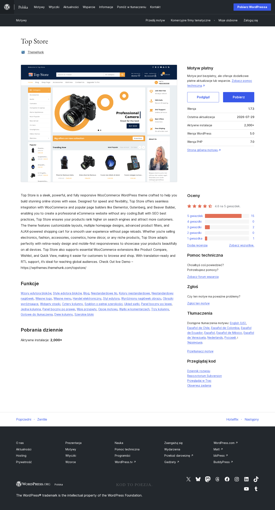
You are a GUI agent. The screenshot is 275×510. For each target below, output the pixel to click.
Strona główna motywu (202, 150)
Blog (86, 293)
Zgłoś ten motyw (198, 303)
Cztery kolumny (72, 304)
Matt (218, 449)
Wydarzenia (172, 449)
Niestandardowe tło (104, 293)
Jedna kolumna (31, 309)
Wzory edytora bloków (36, 293)
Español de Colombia (225, 328)
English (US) (238, 323)
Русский (230, 337)
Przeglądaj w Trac (199, 380)
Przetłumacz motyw (200, 351)
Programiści (122, 455)
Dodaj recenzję (197, 245)
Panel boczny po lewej (156, 304)
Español (209, 332)
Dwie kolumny (63, 314)
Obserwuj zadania (199, 385)
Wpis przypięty (87, 309)
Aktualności (23, 449)
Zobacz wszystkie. (241, 245)
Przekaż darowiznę (178, 455)
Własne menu (62, 298)
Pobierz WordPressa (252, 7)
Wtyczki (70, 455)
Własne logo (43, 298)
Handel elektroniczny (87, 298)
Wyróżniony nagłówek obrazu (141, 298)
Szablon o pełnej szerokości (104, 304)
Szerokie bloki (84, 314)
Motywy (21, 20)
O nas (20, 443)
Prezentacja (73, 443)
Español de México (229, 332)
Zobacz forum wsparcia (203, 276)
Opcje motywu (108, 309)
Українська (194, 342)
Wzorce (70, 462)
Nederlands (215, 337)
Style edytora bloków (67, 293)
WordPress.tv (125, 462)
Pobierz (239, 97)
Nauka (119, 443)
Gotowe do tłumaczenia (37, 314)
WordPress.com (226, 443)
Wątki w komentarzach (134, 309)
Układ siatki (132, 304)
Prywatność (24, 462)
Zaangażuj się (173, 443)
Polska (59, 484)
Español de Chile (198, 328)
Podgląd (203, 97)
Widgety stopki (50, 304)
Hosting (21, 455)
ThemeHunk (36, 52)
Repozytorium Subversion (204, 375)
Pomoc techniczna (127, 449)
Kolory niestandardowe (134, 293)
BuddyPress (223, 462)
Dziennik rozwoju (198, 371)
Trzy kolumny (160, 309)
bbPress (221, 455)
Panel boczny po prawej (58, 309)
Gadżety (171, 462)
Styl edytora (111, 298)
